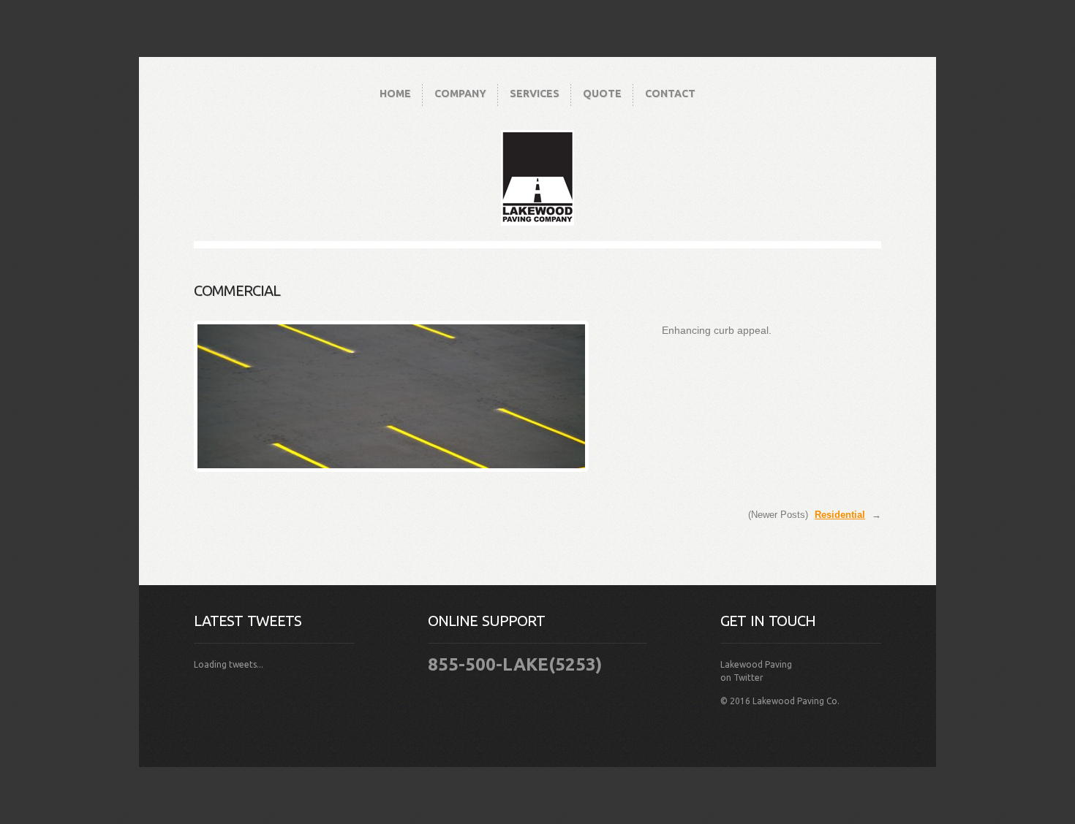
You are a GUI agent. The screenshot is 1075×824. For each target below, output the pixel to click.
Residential (840, 514)
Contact (670, 93)
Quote (602, 93)
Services (534, 93)
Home (395, 93)
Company (460, 93)
